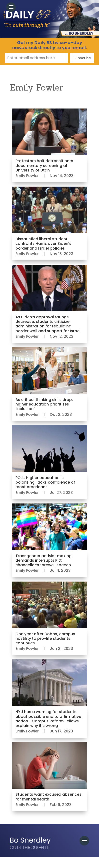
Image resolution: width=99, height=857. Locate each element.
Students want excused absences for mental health (48, 797)
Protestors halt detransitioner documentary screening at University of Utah (44, 165)
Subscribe (82, 58)
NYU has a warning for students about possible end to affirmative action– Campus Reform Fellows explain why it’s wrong (48, 718)
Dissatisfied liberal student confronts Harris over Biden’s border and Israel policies (43, 243)
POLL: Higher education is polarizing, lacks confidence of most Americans (45, 482)
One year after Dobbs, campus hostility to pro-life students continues (45, 638)
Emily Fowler (27, 175)
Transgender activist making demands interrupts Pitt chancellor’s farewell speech (43, 560)
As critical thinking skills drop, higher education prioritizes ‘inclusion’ (44, 404)
